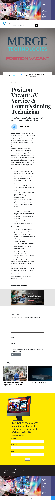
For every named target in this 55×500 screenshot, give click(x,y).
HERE (25, 285)
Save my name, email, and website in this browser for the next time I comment (28, 350)
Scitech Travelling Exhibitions (44, 12)
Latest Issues (6, 469)
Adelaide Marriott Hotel (44, 16)
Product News (22, 470)
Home (12, 83)
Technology (14, 469)
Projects (5, 472)
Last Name (14, 444)
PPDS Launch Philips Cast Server (39, 382)
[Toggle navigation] (9, 24)
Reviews (21, 469)
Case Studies (6, 470)
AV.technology (24, 126)
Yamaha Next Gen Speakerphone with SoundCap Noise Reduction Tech (14, 384)
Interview (13, 470)
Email (13, 337)
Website (13, 343)
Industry (13, 472)
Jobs (17, 83)
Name (13, 331)
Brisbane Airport (44, 7)
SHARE (26, 75)
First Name (14, 438)
